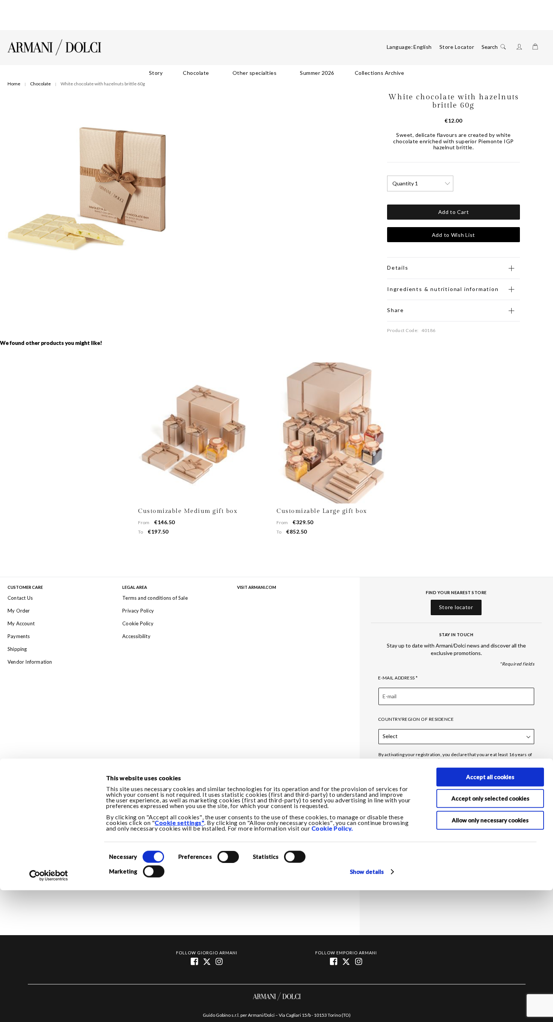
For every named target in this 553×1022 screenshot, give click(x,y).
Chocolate (40, 83)
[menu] (276, 72)
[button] (422, 47)
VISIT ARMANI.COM (256, 587)
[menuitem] (155, 72)
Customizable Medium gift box (187, 511)
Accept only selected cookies (490, 798)
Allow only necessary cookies (490, 820)
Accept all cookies (490, 776)
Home (14, 83)
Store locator (456, 607)
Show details (367, 872)
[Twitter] (346, 961)
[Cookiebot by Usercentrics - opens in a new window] (49, 875)
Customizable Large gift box (321, 511)
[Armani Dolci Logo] (54, 47)
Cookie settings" (179, 822)
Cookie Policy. (332, 828)
